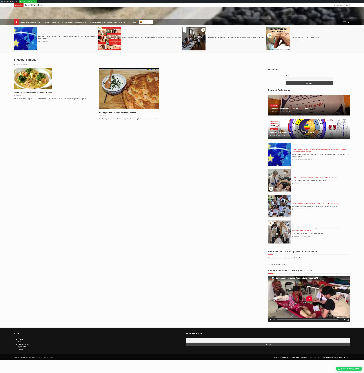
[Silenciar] (345, 320)
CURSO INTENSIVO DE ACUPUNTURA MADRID (307, 233)
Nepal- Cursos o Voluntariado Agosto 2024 (306, 37)
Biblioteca (308, 149)
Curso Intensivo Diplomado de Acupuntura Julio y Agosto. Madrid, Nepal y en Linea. (151, 37)
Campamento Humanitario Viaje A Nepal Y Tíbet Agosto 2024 (294, 108)
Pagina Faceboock (23, 344)
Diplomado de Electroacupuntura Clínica (220, 37)
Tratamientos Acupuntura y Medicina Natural (107, 22)
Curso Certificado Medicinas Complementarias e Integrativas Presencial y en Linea (67, 37)
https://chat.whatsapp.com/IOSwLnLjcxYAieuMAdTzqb (285, 258)
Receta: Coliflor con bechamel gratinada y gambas (33, 93)
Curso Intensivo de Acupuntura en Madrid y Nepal (309, 180)
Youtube (20, 349)
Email (287, 75)
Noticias (309, 230)
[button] (349, 369)
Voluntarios (309, 151)
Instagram (21, 339)
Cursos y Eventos (315, 149)
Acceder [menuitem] (6, 1)
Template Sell (48, 357)
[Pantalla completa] (348, 320)
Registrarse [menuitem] (13, 1)
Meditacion (343, 149)
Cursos (313, 203)
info (328, 228)
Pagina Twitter (22, 347)
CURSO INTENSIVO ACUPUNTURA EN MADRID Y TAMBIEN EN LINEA (315, 206)
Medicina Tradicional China (299, 230)
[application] (309, 299)
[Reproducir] (271, 320)
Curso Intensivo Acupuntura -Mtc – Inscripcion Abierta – (292, 132)
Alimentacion (80, 22)
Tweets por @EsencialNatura (277, 264)
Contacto (132, 22)
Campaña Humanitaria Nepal (305, 177)
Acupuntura (67, 22)
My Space (21, 342)
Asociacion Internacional (30, 22)
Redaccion (18, 95)
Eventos (326, 177)
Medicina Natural (52, 22)
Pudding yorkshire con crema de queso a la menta (117, 113)
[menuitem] (1, 1)
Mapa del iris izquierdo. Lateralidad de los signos (41, 5)
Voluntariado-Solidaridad (298, 151)
